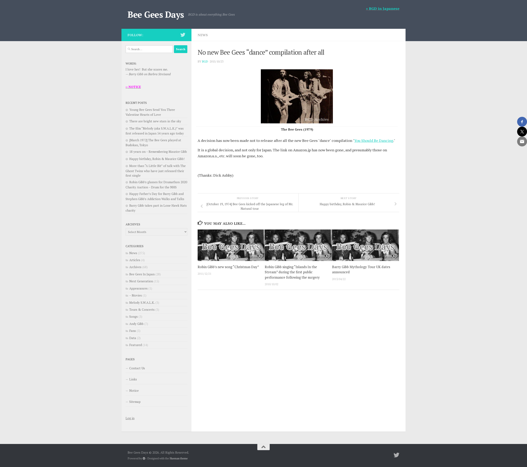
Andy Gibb (136, 324)
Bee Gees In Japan (142, 274)
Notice (134, 390)
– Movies (135, 295)
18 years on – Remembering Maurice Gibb (158, 151)
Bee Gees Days (156, 14)
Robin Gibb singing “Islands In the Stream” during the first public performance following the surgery (292, 272)
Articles (134, 260)
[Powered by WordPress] (144, 458)
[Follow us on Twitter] (182, 34)
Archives (135, 267)
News (203, 35)
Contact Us (137, 368)
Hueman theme (179, 458)
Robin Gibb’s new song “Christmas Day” (228, 266)
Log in (130, 418)
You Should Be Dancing (373, 140)
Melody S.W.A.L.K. (142, 302)
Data (132, 338)
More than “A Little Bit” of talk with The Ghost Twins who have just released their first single (156, 170)
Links (133, 379)
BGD (205, 61)
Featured (135, 345)
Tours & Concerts (142, 309)
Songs (133, 316)
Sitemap (135, 402)
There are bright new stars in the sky (155, 121)
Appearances (138, 288)
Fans (132, 331)
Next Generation (141, 281)
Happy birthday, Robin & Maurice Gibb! (156, 159)
